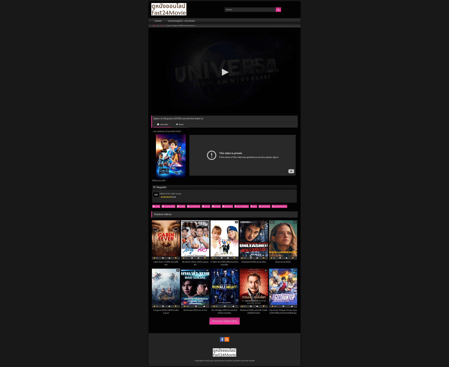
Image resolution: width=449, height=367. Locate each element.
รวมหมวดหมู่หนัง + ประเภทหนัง (181, 21)
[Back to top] (441, 360)
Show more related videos (224, 321)
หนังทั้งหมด (228, 206)
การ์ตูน (162, 25)
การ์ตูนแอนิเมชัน (170, 206)
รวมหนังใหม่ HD (195, 206)
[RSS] (226, 339)
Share (181, 124)
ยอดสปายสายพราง (280, 206)
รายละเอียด (163, 124)
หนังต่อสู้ (217, 206)
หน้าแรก (158, 21)
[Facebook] (222, 339)
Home (155, 25)
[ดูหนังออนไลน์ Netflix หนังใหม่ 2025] (168, 9)
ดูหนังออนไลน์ (265, 206)
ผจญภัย (182, 206)
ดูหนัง (254, 206)
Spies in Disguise (242, 206)
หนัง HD (207, 206)
